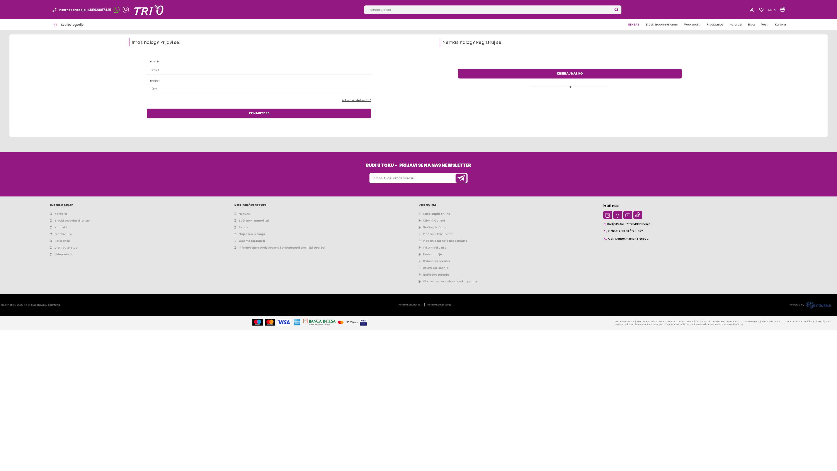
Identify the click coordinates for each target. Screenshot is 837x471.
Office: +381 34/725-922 (625, 231)
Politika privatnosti (410, 304)
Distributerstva (66, 248)
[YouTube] (627, 215)
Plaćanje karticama (438, 234)
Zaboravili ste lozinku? (356, 100)
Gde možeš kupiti (252, 241)
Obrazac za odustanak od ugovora (450, 281)
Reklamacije (432, 254)
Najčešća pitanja (252, 234)
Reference (62, 241)
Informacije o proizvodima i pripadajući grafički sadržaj (282, 248)
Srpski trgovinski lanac (72, 220)
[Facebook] (617, 215)
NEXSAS (244, 214)
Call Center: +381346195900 (628, 239)
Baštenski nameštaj (254, 220)
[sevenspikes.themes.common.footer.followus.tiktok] (637, 215)
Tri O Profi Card (435, 248)
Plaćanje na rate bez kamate (445, 241)
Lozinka (154, 80)
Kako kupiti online (436, 214)
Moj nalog (752, 10)
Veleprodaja (63, 254)
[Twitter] (607, 215)
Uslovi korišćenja (436, 268)
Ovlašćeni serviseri (437, 261)
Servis (243, 227)
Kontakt (60, 227)
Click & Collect (434, 220)
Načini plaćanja (435, 227)
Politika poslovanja (439, 304)
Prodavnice (63, 234)
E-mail (154, 61)
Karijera (60, 214)
